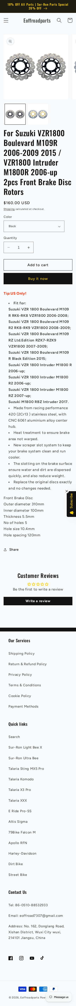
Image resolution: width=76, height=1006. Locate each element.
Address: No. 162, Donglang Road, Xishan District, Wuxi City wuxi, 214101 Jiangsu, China (36, 932)
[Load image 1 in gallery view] (15, 114)
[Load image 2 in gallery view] (38, 114)
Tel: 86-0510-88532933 (28, 905)
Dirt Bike (15, 864)
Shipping (9, 209)
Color (8, 217)
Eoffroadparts (29, 997)
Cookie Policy (19, 696)
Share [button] (14, 550)
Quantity (10, 238)
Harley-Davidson (22, 853)
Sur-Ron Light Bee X (25, 747)
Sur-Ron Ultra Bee (23, 758)
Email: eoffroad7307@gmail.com (35, 916)
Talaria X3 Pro (19, 790)
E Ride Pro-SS (20, 811)
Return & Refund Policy (27, 664)
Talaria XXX (17, 800)
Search (14, 737)
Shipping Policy (21, 653)
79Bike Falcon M (22, 832)
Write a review (38, 601)
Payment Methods (23, 706)
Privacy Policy (20, 675)
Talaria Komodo (21, 779)
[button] (6, 20)
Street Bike (17, 875)
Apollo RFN (17, 843)
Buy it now (38, 278)
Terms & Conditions (24, 685)
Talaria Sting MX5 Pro (26, 769)
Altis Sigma (18, 822)
